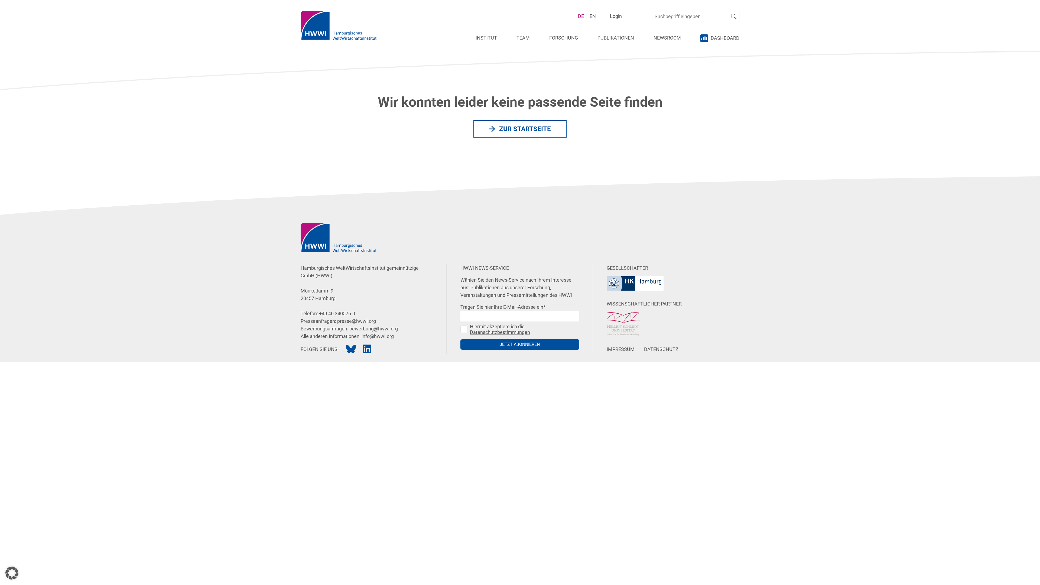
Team (523, 38)
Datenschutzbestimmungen (500, 332)
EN (593, 16)
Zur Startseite (525, 129)
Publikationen (615, 38)
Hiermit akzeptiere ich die (500, 329)
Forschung (563, 38)
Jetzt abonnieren (520, 344)
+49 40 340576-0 (337, 313)
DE (581, 16)
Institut (486, 38)
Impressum (621, 349)
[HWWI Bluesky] (351, 349)
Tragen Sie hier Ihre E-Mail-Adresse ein (502, 307)
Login (616, 16)
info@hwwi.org (378, 336)
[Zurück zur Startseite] (338, 25)
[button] (12, 573)
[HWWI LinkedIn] (367, 349)
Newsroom (667, 38)
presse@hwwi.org (356, 321)
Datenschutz (661, 349)
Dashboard (725, 38)
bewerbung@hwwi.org (373, 329)
